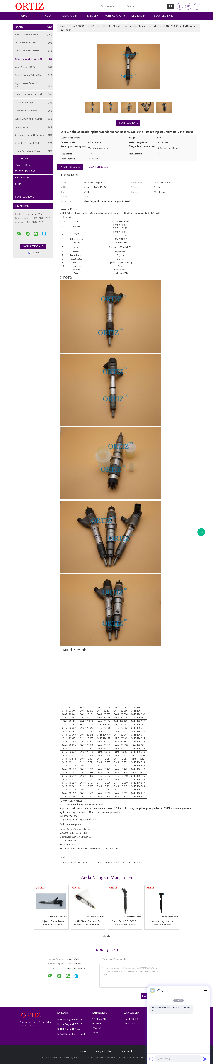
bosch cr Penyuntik (130, 862)
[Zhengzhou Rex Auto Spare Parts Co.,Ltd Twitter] (188, 6)
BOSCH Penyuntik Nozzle (33, 35)
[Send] (205, 1059)
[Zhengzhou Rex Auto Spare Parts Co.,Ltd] (19, 233)
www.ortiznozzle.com (106, 848)
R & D (127, 1028)
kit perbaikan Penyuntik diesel (104, 862)
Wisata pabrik (22, 165)
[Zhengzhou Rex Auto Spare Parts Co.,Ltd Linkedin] (197, 6)
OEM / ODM (130, 1024)
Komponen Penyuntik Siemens (33, 135)
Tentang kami (70, 16)
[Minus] (205, 990)
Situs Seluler (128, 1051)
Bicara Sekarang (163, 16)
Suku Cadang (33, 127)
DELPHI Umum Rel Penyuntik (33, 119)
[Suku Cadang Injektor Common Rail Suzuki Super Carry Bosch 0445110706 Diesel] (162, 902)
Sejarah (96, 1024)
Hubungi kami (138, 16)
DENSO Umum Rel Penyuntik (33, 94)
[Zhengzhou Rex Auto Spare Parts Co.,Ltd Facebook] (180, 6)
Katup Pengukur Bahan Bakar (33, 75)
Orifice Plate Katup (33, 103)
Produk (47, 16)
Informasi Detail (70, 167)
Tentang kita (22, 158)
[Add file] (151, 1059)
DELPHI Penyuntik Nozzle (33, 51)
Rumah (24, 16)
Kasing (18, 190)
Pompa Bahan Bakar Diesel (33, 151)
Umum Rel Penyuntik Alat (33, 143)
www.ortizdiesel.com (82, 848)
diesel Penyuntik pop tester (74, 862)
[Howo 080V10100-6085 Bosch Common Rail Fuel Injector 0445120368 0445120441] (88, 902)
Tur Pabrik (92, 16)
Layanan (97, 1028)
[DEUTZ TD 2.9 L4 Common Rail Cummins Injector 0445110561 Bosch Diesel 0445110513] (125, 902)
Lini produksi (131, 1019)
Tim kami (96, 1033)
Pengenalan (99, 1019)
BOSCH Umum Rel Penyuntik (33, 59)
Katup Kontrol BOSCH (33, 67)
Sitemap (83, 1051)
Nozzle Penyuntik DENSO (33, 43)
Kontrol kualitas (115, 16)
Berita (18, 184)
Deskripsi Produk (98, 167)
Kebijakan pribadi (104, 1051)
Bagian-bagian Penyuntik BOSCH (33, 85)
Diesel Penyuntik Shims (33, 111)
